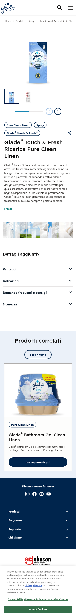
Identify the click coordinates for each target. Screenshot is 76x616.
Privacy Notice (33, 585)
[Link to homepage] (8, 8)
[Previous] (49, 111)
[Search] (59, 7)
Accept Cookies (38, 609)
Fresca (8, 208)
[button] (11, 96)
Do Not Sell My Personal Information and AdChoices (38, 599)
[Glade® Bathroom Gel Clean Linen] (38, 390)
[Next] (57, 111)
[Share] (70, 133)
